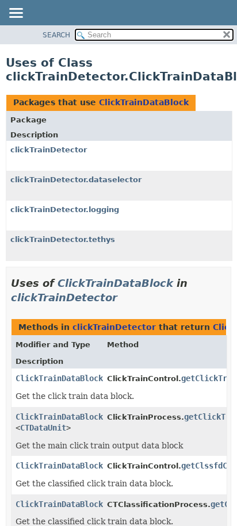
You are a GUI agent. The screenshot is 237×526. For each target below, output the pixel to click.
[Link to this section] (125, 297)
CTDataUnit (43, 427)
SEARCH (56, 35)
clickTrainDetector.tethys (62, 239)
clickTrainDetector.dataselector (76, 179)
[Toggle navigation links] (15, 14)
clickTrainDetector (48, 149)
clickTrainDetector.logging (64, 209)
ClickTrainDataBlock (144, 102)
